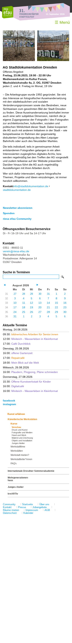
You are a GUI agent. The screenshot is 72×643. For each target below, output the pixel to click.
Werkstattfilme (18, 446)
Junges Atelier (18, 443)
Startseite (27, 504)
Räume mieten (11, 510)
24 (15, 311)
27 (15, 293)
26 (31, 311)
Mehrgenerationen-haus (18, 479)
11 (23, 302)
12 (31, 302)
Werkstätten (17, 451)
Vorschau (16, 427)
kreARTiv (13, 493)
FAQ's (14, 463)
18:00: (21, 362)
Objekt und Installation (22, 440)
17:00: (17, 343)
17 (15, 307)
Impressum (32, 510)
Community (9, 504)
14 (48, 302)
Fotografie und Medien (22, 432)
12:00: (30, 338)
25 (23, 311)
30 (40, 293)
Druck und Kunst (19, 430)
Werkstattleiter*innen (21, 459)
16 (64, 302)
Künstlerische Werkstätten (22, 419)
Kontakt (7, 507)
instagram (9, 404)
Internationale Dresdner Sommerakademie (31, 471)
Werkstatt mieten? (20, 455)
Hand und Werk (19, 435)
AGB (47, 510)
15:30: (27, 381)
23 (64, 307)
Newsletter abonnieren (17, 207)
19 (31, 307)
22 (56, 307)
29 (31, 293)
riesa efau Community (17, 218)
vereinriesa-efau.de (16, 251)
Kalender (28, 513)
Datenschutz (10, 513)
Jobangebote (39, 507)
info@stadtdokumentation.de (30, 186)
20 (39, 307)
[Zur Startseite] (7, 17)
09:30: (30, 334)
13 (39, 302)
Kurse (14, 423)
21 (48, 307)
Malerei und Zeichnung (22, 438)
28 (23, 293)
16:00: (17, 353)
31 (48, 293)
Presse (22, 507)
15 (56, 302)
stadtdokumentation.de (17, 189)
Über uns (44, 504)
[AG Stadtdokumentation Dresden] (19, 60)
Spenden (9, 213)
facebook (9, 400)
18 (23, 307)
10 (15, 302)
